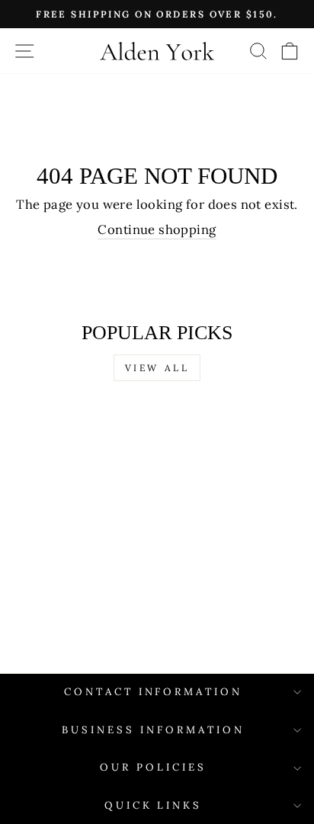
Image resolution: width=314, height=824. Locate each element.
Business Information (153, 729)
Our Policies (153, 767)
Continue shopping (157, 229)
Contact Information (153, 691)
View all (157, 368)
